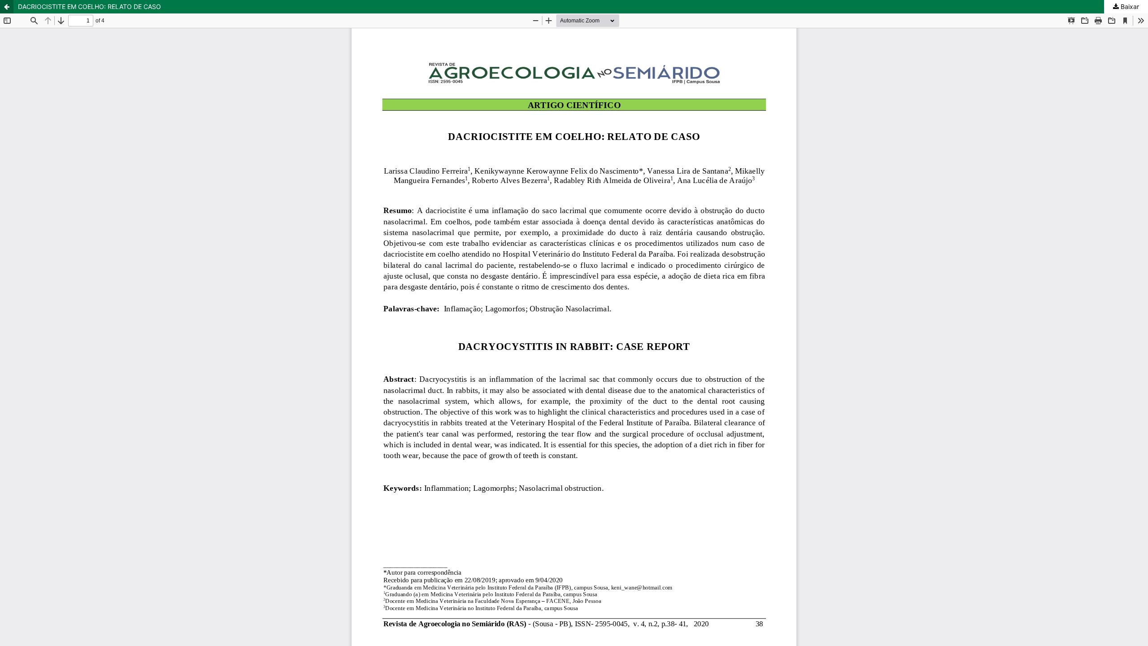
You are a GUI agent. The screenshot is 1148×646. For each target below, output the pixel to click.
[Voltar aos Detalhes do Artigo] (6, 6)
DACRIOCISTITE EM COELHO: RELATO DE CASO (89, 6)
